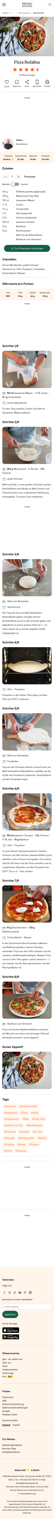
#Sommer (34, 1144)
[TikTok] (15, 1293)
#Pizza (24, 1112)
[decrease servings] (5, 176)
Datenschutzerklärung (13, 1404)
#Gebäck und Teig (13, 1125)
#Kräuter (42, 1138)
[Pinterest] (25, 1293)
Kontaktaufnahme (11, 1452)
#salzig (34, 1112)
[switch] (15, 184)
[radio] (15, 69)
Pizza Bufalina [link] (38, 13)
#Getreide (9, 1138)
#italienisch (10, 1106)
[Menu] (4, 4)
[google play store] (27, 1337)
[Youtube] (20, 1293)
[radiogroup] (27, 70)
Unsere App (8, 1373)
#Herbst (21, 1144)
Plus (6, 1376)
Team (4, 1366)
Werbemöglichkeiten (12, 1445)
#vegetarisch (10, 1112)
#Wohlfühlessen (34, 1125)
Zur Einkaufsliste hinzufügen (28, 248)
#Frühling (9, 1144)
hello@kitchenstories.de (27, 1483)
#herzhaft (24, 1131)
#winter (8, 1150)
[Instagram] (9, 1293)
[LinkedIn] (30, 1293)
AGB (4, 1400)
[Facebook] (4, 1293)
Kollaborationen (10, 1369)
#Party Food (38, 1119)
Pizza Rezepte (24, 13)
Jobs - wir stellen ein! (12, 1359)
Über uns (6, 1362)
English (16, 1425)
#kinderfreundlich (28, 1106)
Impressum (7, 1397)
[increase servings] (18, 176)
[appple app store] (27, 1330)
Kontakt (6, 1411)
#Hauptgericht (11, 1119)
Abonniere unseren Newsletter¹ (17, 1299)
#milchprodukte (26, 1138)
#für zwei (37, 1131)
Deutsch (6, 1425)
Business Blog (9, 1448)
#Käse (25, 1119)
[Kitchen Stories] (27, 4)
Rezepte (5, 13)
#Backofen (21, 1150)
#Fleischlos (10, 1131)
